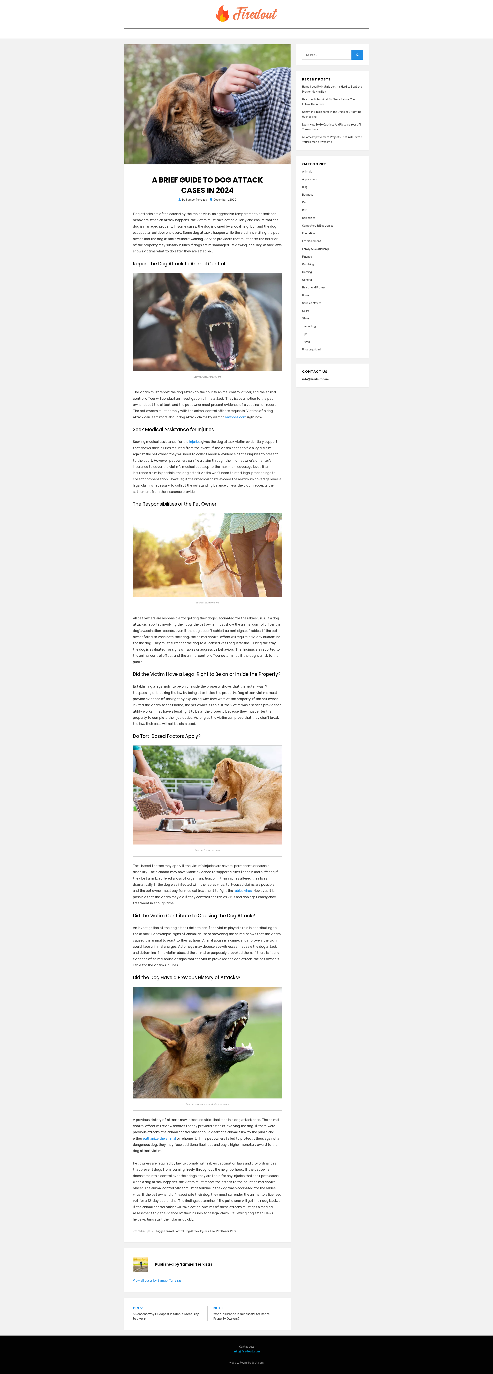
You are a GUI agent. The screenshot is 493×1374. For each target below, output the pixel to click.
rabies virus (243, 891)
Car (304, 202)
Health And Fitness (314, 287)
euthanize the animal (159, 1138)
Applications (310, 179)
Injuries (204, 1231)
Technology (309, 326)
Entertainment (311, 241)
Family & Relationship (315, 249)
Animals (307, 171)
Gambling (308, 264)
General (307, 280)
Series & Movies (311, 303)
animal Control (175, 1231)
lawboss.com (235, 417)
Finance (307, 256)
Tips (147, 1231)
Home (305, 295)
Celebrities (308, 218)
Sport (305, 311)
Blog (305, 187)
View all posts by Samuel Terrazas (157, 1280)
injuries (194, 442)
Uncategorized (311, 349)
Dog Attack (192, 1231)
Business (307, 194)
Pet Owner (222, 1231)
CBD (304, 210)
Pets (233, 1231)
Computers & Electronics (317, 225)
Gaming (307, 272)
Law (212, 1231)
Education (308, 233)
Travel (306, 342)
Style (305, 318)
